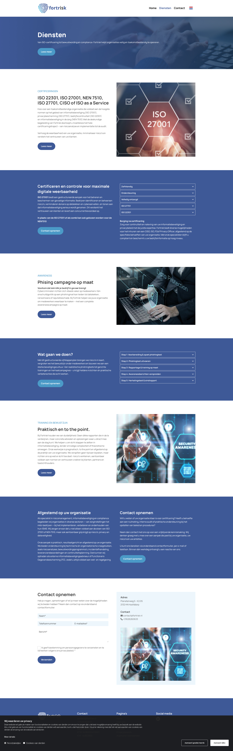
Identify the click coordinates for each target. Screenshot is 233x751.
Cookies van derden (35, 743)
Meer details (9, 737)
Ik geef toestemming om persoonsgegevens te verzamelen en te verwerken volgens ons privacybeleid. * (70, 649)
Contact (179, 8)
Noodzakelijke (14, 743)
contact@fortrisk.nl (131, 615)
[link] (193, 186)
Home (153, 8)
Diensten (165, 8)
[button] (46, 52)
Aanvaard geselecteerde (194, 743)
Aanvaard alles (219, 743)
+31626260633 (129, 619)
